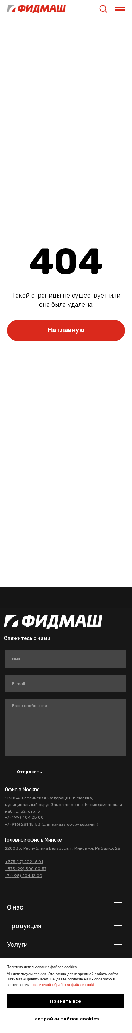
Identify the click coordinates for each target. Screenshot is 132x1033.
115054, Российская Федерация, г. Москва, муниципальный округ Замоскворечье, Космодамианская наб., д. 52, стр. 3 (63, 805)
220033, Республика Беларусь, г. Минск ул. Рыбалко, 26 (62, 848)
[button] (103, 8)
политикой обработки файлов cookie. (65, 985)
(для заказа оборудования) (51, 824)
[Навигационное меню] (120, 9)
